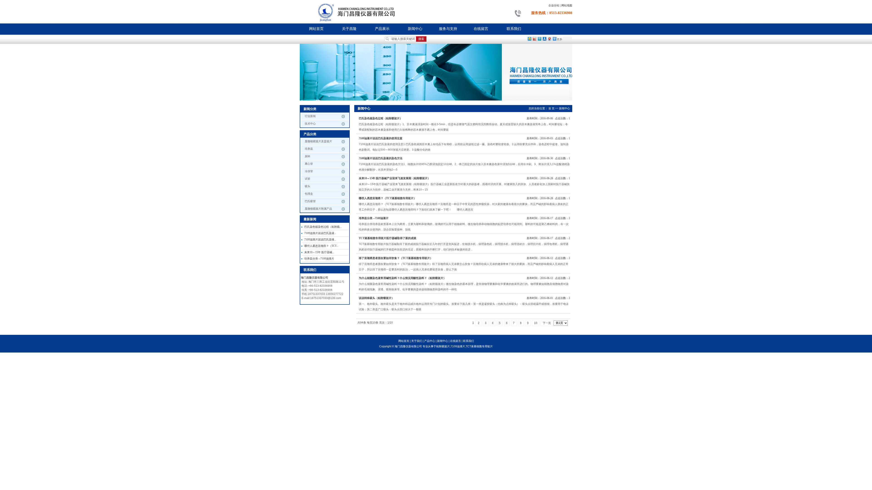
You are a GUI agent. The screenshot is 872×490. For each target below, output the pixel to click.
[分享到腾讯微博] (539, 39)
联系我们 (514, 29)
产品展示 (382, 29)
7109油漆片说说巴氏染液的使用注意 (380, 138)
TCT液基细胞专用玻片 (479, 346)
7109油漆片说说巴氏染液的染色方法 (380, 158)
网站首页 (316, 29)
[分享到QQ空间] (529, 39)
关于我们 (416, 341)
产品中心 (429, 341)
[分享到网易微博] (549, 39)
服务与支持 (448, 29)
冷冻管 (309, 171)
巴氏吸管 (310, 201)
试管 (307, 178)
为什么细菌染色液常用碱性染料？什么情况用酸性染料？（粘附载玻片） (402, 278)
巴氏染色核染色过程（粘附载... (323, 226)
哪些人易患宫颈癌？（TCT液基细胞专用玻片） (387, 198)
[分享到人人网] (544, 39)
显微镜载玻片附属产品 (318, 208)
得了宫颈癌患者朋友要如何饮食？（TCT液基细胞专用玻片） (396, 258)
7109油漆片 (458, 346)
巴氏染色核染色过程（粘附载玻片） (380, 118)
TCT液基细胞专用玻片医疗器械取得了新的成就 (387, 238)
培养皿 (309, 148)
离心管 (309, 163)
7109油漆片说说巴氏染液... (320, 233)
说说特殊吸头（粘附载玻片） (376, 298)
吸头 (307, 186)
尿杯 (307, 156)
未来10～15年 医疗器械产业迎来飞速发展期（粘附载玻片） (394, 178)
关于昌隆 (349, 29)
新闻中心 (415, 29)
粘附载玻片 (443, 346)
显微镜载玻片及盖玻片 (318, 141)
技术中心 (310, 123)
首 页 (551, 108)
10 (535, 323)
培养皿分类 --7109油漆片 (319, 258)
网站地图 (566, 5)
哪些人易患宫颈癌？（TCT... (321, 245)
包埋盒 (309, 193)
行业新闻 (310, 116)
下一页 (547, 323)
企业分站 (553, 5)
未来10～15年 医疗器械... (319, 252)
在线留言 (481, 29)
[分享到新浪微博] (534, 39)
